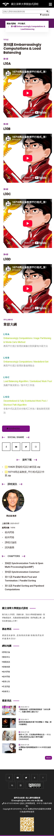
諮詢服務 (9, 547)
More (48, 758)
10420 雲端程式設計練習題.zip (23, 466)
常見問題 (6, 686)
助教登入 (6, 691)
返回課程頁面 (14, 429)
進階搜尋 (45, 15)
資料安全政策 (19, 798)
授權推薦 (6, 667)
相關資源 (6, 662)
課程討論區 (11, 542)
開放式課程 (11, 24)
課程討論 (6, 652)
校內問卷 (9, 532)
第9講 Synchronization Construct (22, 571)
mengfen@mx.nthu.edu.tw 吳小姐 (28, 800)
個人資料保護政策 (33, 798)
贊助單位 (6, 657)
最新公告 (6, 681)
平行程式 (21, 24)
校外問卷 (9, 537)
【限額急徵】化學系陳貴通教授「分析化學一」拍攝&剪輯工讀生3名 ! (34, 710)
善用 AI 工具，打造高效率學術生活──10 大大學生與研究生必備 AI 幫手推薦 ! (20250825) (35, 736)
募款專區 (6, 629)
